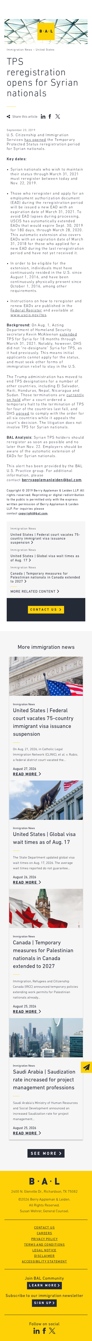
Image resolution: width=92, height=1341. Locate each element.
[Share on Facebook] (50, 116)
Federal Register (26, 310)
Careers (44, 1233)
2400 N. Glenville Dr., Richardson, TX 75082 (44, 1192)
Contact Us (44, 610)
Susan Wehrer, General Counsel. (44, 1211)
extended (68, 334)
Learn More (43, 1285)
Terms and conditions (44, 1245)
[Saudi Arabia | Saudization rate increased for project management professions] (46, 1037)
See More (44, 1154)
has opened (35, 140)
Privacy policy (44, 1239)
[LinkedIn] (36, 1330)
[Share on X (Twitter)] (57, 116)
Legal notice (44, 1250)
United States (45, 50)
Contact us (44, 1228)
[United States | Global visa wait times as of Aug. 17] (46, 800)
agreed (22, 414)
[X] (52, 1330)
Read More (25, 774)
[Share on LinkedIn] (43, 116)
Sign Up (43, 1303)
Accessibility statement (44, 1261)
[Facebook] (44, 1330)
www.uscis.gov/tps (28, 315)
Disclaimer (44, 1256)
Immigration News (19, 50)
